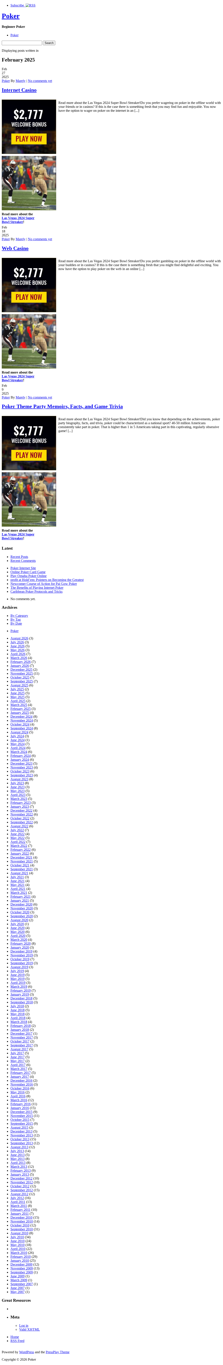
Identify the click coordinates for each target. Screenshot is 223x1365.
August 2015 (19, 1127)
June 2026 (17, 646)
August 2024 (19, 732)
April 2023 (17, 795)
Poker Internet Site (23, 568)
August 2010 (19, 1233)
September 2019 (21, 963)
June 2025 (17, 693)
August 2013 (19, 1147)
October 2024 (19, 724)
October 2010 (19, 1225)
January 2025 (19, 712)
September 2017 (21, 1045)
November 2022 (21, 814)
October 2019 (19, 959)
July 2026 (17, 642)
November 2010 (21, 1221)
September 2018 (21, 1002)
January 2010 (19, 1260)
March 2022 (18, 846)
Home (14, 1337)
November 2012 (21, 1182)
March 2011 (18, 1206)
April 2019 (17, 983)
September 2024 (21, 728)
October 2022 (19, 818)
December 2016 (21, 1080)
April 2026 (17, 654)
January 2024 (19, 759)
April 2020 (17, 936)
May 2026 (17, 650)
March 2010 (18, 1253)
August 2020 (19, 920)
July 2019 (17, 971)
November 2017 (21, 1037)
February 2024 (20, 756)
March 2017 (18, 1069)
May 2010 (17, 1245)
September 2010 (21, 1229)
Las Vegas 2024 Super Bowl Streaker (18, 220)
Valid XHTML (29, 1329)
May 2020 (17, 932)
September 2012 (21, 1190)
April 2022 (17, 842)
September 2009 (21, 1272)
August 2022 (19, 826)
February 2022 (20, 849)
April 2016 (17, 1096)
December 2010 (21, 1217)
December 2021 (21, 857)
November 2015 (21, 1116)
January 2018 (19, 1029)
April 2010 (17, 1249)
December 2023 (21, 763)
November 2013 (21, 1135)
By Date (16, 623)
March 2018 (18, 1022)
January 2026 (19, 665)
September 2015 (21, 1123)
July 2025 (17, 689)
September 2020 (21, 916)
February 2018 (20, 1026)
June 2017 (17, 1057)
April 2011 (17, 1202)
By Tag (15, 619)
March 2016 (18, 1100)
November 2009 (21, 1268)
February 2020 (20, 943)
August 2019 (19, 967)
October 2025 (19, 677)
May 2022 (17, 838)
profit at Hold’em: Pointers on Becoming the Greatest (47, 580)
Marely (20, 81)
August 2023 (19, 779)
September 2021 (21, 869)
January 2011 (19, 1213)
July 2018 (17, 1006)
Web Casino (15, 248)
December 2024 (21, 716)
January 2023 (19, 806)
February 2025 (20, 709)
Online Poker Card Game (28, 572)
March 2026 (18, 658)
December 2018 (21, 998)
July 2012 (17, 1198)
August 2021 (19, 873)
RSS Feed (17, 1341)
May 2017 (17, 1061)
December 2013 (21, 1131)
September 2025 (21, 681)
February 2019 (20, 990)
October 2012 (19, 1186)
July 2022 (17, 830)
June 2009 (17, 1276)
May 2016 (17, 1092)
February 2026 (20, 662)
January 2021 (19, 900)
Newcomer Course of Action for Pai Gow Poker (43, 584)
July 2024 (17, 736)
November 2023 (21, 767)
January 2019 (19, 994)
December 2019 (21, 951)
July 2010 (17, 1237)
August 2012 (19, 1194)
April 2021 (17, 889)
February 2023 (20, 802)
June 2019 (17, 975)
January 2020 (19, 947)
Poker (11, 16)
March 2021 (18, 892)
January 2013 (19, 1174)
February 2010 (20, 1256)
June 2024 (17, 740)
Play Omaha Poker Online (28, 576)
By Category (19, 615)
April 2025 (17, 701)
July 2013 (17, 1151)
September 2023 (21, 775)
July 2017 (17, 1053)
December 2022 (21, 810)
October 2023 (19, 771)
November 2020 (21, 908)
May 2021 (17, 885)
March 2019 (18, 986)
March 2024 (18, 752)
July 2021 (17, 877)
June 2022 (17, 834)
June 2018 (17, 1010)
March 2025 (18, 705)
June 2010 (17, 1241)
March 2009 (18, 1280)
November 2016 (21, 1084)
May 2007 (17, 1292)
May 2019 (17, 979)
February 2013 (20, 1170)
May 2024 (17, 744)
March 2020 (18, 939)
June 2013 (17, 1155)
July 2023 (17, 783)
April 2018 (17, 1018)
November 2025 (21, 673)
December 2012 (21, 1178)
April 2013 (17, 1163)
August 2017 (19, 1049)
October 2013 (19, 1139)
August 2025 (19, 685)
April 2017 (17, 1065)
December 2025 (21, 669)
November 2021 (21, 861)
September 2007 (21, 1284)
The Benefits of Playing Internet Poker (36, 587)
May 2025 (17, 697)
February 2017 (20, 1073)
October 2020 (19, 912)
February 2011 (20, 1209)
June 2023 (17, 787)
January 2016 (19, 1108)
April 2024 (17, 748)
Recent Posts (19, 557)
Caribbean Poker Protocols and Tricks (36, 591)
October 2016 (19, 1088)
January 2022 (19, 853)
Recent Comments (23, 560)
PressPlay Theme (57, 1352)
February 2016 (20, 1104)
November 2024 (21, 720)
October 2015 (19, 1119)
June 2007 (17, 1288)
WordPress (26, 1352)
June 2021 (17, 881)
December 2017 (21, 1033)
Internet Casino (19, 90)
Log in (23, 1325)
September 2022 (21, 822)
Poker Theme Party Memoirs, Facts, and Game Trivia (62, 406)
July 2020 (17, 924)
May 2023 (17, 791)
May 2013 (17, 1159)
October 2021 (19, 865)
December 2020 (21, 904)
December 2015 (21, 1112)
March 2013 (18, 1166)
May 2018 (17, 1014)
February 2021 (20, 896)
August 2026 (19, 638)
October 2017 (19, 1041)
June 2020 (17, 928)
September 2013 (21, 1143)
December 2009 (21, 1264)
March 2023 (18, 799)
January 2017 (19, 1076)
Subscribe (18, 5)
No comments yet (40, 81)
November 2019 (21, 955)
